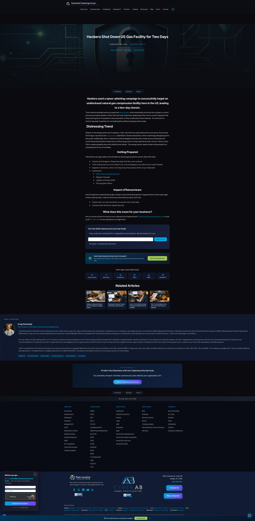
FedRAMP (93, 447)
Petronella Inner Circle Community (153, 427)
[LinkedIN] (84, 490)
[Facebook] (74, 490)
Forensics (95, 508)
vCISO (66, 427)
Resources (144, 9)
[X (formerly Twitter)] (79, 490)
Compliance (106, 9)
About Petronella (173, 411)
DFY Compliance (69, 444)
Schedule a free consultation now (151, 216)
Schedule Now (140, 518)
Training (135, 9)
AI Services (84, 9)
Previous (118, 91)
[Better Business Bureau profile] (127, 497)
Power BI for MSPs (122, 444)
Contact (165, 9)
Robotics (127, 9)
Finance (118, 417)
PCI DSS (92, 424)
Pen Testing (88, 508)
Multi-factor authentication (108, 174)
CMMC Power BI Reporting (98, 431)
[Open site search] (173, 9)
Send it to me (160, 239)
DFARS (92, 444)
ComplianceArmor (96, 427)
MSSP (66, 440)
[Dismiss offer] (35, 474)
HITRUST (93, 463)
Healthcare (120, 411)
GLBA (92, 460)
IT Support (165, 508)
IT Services (111, 510)
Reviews (171, 417)
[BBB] (78, 494)
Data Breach (138, 50)
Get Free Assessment (157, 258)
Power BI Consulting (70, 447)
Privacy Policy (24, 507)
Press (170, 421)
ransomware (124, 112)
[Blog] (93, 490)
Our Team (171, 414)
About (158, 9)
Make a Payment (173, 496)
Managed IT (117, 9)
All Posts (129, 91)
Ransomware (116, 50)
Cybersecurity (95, 9)
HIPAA (92, 414)
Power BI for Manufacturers (125, 434)
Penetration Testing (70, 431)
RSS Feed (145, 431)
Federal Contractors (123, 414)
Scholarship (172, 424)
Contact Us (174, 488)
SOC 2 (92, 421)
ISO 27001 (93, 434)
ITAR (91, 467)
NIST (91, 417)
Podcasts (145, 414)
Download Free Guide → (20, 503)
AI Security (113, 508)
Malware (127, 50)
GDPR (92, 437)
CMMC (92, 411)
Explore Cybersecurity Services (127, 382)
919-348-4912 (94, 219)
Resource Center (147, 417)
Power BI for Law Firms (123, 440)
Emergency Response (175, 431)
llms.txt (144, 421)
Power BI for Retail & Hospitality (126, 437)
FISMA (92, 454)
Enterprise (119, 427)
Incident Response (70, 437)
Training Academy (70, 450)
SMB (117, 424)
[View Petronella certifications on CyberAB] (127, 491)
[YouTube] (88, 490)
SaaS (117, 431)
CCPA (92, 440)
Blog (151, 9)
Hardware (67, 421)
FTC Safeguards (95, 457)
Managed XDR (68, 424)
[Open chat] (250, 516)
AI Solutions (68, 411)
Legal (118, 421)
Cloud (140, 508)
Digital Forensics (69, 434)
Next (138, 91)
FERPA (92, 450)
